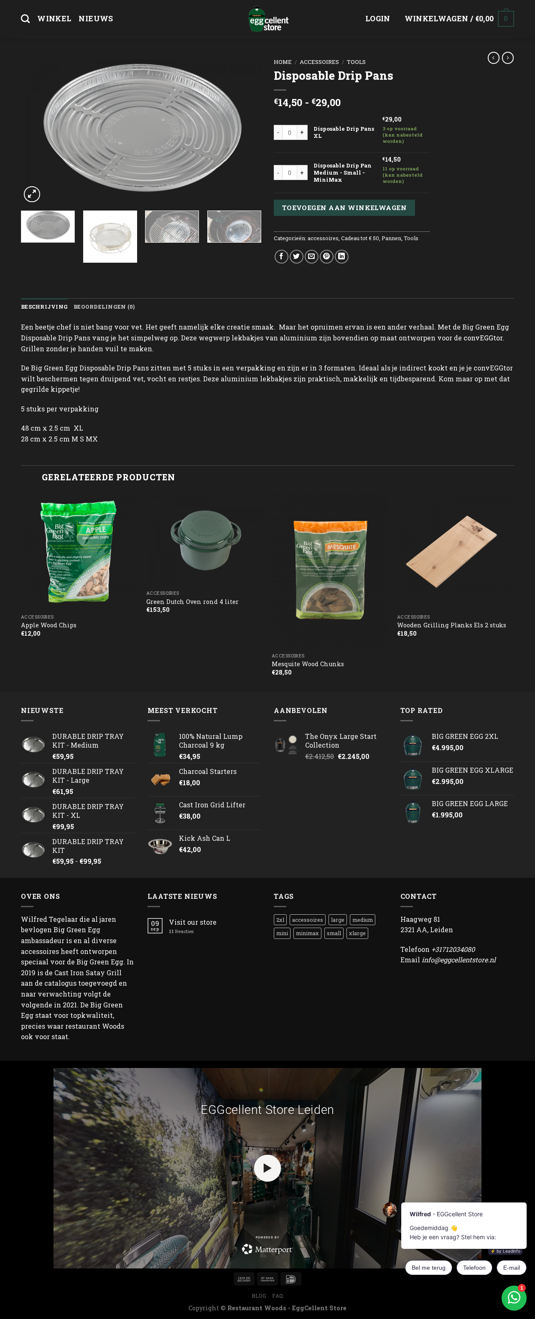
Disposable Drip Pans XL (343, 132)
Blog (259, 1295)
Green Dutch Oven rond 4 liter (192, 602)
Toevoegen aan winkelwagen (344, 207)
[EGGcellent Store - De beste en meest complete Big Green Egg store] (267, 19)
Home (283, 62)
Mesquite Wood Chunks (308, 664)
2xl (280, 919)
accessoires (319, 62)
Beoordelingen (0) (104, 306)
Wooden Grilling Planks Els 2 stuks (451, 625)
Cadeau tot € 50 (360, 238)
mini (282, 933)
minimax (307, 933)
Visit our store (193, 922)
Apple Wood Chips (48, 625)
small (334, 933)
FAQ (277, 1295)
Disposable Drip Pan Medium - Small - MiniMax (342, 172)
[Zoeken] (25, 18)
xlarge (357, 933)
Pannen (391, 238)
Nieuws (96, 18)
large (337, 919)
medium (362, 919)
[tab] (44, 306)
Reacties (181, 931)
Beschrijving (44, 306)
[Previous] (36, 129)
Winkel (54, 18)
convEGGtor (483, 337)
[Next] (245, 129)
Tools (356, 62)
